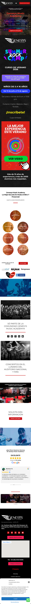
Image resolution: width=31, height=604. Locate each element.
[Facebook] (8, 336)
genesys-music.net (15, 183)
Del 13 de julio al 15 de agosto (16, 91)
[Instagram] (15, 336)
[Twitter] (12, 336)
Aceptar (15, 598)
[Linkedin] (19, 336)
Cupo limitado (15, 118)
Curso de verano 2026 (15, 68)
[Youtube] (23, 336)
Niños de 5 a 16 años (15, 86)
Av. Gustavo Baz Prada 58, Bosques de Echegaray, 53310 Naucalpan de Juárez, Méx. (14, 526)
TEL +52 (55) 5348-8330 (15, 560)
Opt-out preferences (15, 602)
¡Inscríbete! (15, 112)
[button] (29, 582)
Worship (15, 574)
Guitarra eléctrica (15, 576)
